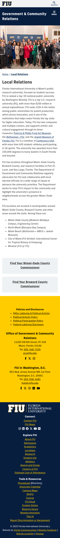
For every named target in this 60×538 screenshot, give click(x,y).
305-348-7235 (32, 349)
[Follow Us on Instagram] (34, 358)
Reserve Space (30, 509)
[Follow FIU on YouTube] (36, 429)
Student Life (30, 457)
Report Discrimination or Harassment (30, 520)
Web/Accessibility (25, 533)
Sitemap (40, 533)
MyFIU (30, 494)
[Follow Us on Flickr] (34, 388)
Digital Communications (25, 530)
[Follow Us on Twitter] (30, 358)
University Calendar (30, 486)
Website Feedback (47, 530)
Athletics (30, 461)
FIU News (30, 424)
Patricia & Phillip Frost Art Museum (32, 133)
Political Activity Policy (25, 317)
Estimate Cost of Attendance (30, 472)
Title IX (30, 516)
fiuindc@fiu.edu (30, 383)
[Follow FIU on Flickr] (40, 429)
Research (30, 454)
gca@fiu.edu (30, 353)
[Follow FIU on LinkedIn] (24, 429)
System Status (30, 505)
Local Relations (19, 74)
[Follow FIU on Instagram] (20, 429)
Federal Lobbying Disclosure (28, 324)
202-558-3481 (32, 379)
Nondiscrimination (30, 512)
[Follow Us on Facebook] (25, 358)
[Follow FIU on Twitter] (32, 429)
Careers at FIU (30, 469)
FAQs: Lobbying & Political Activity (31, 313)
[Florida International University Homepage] (16, 4)
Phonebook (24, 483)
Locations (30, 450)
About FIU (30, 439)
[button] (54, 3)
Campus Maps (30, 490)
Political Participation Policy (28, 320)
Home (5, 74)
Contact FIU (30, 420)
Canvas (30, 497)
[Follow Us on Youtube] (38, 388)
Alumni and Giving (30, 465)
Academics (30, 446)
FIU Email (30, 501)
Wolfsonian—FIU (15, 137)
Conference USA (45, 140)
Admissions (30, 443)
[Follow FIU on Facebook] (28, 429)
